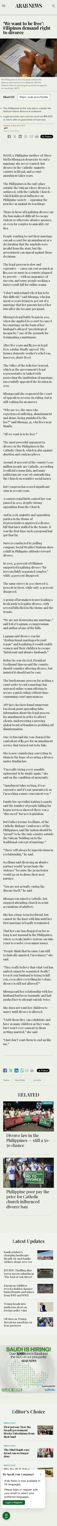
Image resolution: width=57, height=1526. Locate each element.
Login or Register (13, 1502)
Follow (48, 136)
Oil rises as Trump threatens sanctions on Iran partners (18, 1322)
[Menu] (3, 6)
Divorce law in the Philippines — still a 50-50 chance (28, 1140)
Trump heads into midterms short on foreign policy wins (15, 1307)
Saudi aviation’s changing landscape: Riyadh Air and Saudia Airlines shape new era (18, 1256)
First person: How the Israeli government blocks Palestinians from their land (19, 1431)
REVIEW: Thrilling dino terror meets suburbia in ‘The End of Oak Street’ (19, 1273)
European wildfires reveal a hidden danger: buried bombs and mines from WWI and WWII (19, 1290)
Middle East (10, 1423)
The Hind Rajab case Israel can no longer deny (16, 1453)
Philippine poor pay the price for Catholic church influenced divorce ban (27, 1199)
